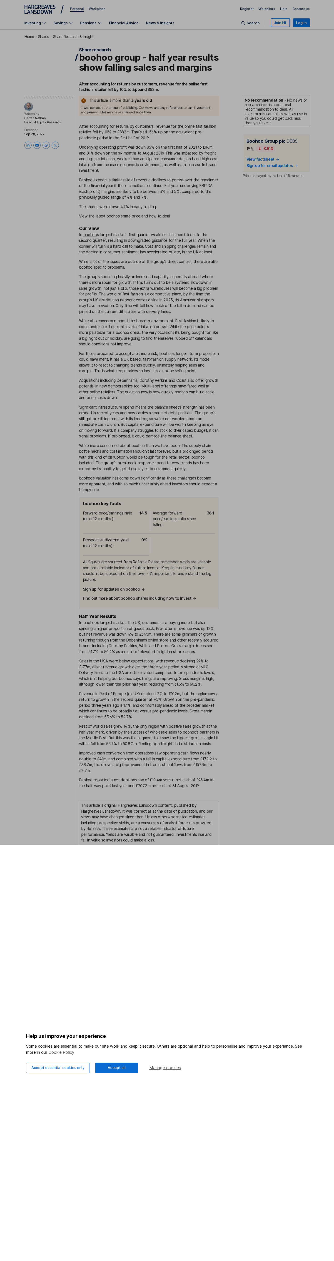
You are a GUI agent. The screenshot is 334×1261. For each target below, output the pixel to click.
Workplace (97, 9)
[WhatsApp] (46, 145)
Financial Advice (124, 23)
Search (253, 23)
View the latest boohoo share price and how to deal (124, 216)
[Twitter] (55, 145)
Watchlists (267, 9)
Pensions (88, 23)
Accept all (117, 1067)
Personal (77, 9)
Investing (32, 23)
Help (283, 9)
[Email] (37, 145)
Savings (60, 23)
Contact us (301, 9)
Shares (43, 36)
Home (29, 36)
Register (247, 9)
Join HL (280, 22)
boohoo (90, 234)
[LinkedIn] (28, 145)
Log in (301, 22)
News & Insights (160, 23)
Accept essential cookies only (58, 1067)
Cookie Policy (61, 1052)
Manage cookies (165, 1067)
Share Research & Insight (73, 36)
